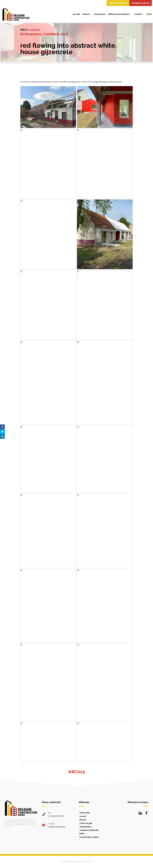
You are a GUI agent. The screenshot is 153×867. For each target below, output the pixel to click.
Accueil (76, 14)
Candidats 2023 (55, 34)
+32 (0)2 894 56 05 (56, 816)
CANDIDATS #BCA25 (118, 3)
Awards (86, 14)
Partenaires (100, 14)
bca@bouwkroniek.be (56, 827)
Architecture (30, 34)
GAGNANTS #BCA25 (140, 3)
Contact (138, 14)
